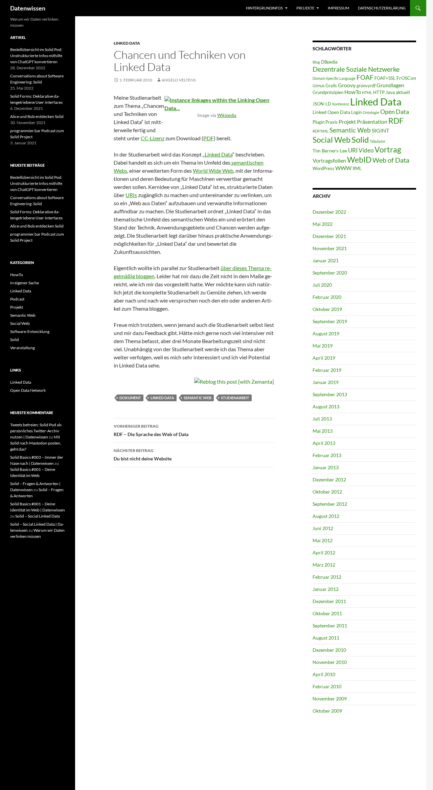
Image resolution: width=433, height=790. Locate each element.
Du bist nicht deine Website (143, 454)
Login (356, 112)
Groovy (347, 85)
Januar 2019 (326, 382)
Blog (316, 62)
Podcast (17, 299)
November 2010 (330, 662)
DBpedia (329, 62)
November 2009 (330, 698)
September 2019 (330, 321)
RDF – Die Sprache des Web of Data (151, 430)
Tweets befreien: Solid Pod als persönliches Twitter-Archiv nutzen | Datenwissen (36, 430)
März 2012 (324, 565)
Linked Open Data (331, 112)
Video (366, 150)
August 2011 (326, 638)
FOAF (365, 77)
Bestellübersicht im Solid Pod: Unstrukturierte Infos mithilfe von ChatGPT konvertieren (36, 55)
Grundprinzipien (328, 92)
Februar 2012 (327, 577)
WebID (359, 159)
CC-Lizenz (152, 138)
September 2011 (330, 625)
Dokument (130, 398)
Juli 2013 (322, 419)
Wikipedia (226, 115)
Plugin (318, 122)
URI (353, 150)
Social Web (331, 139)
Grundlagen (390, 85)
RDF (396, 120)
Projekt (347, 121)
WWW (343, 168)
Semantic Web (197, 398)
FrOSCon (406, 78)
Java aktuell (398, 92)
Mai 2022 (323, 224)
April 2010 (324, 674)
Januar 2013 (326, 467)
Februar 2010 (327, 686)
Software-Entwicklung (29, 331)
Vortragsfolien (329, 160)
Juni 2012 (323, 528)
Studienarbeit (235, 398)
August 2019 (326, 333)
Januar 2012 (326, 589)
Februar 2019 (327, 370)
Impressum (338, 8)
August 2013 (326, 406)
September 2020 (330, 273)
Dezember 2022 (329, 212)
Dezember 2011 (329, 601)
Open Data (394, 111)
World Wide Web (213, 170)
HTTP (379, 92)
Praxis (331, 122)
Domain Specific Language (334, 78)
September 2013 (330, 394)
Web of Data (390, 160)
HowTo (352, 92)
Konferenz (340, 104)
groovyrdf (366, 85)
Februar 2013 (327, 455)
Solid (360, 139)
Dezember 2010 (329, 650)
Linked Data (127, 43)
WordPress (323, 168)
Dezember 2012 (329, 479)
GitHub (318, 85)
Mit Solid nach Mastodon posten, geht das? (35, 443)
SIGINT (380, 130)
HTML (367, 92)
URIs (131, 195)
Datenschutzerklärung (382, 8)
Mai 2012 (323, 540)
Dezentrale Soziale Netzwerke (356, 69)
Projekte (305, 8)
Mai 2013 (323, 431)
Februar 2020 (327, 297)
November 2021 (330, 248)
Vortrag (387, 149)
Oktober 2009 (327, 711)
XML (357, 168)
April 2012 (324, 552)
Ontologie (371, 112)
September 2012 (330, 504)
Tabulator (377, 141)
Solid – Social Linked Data (37, 516)
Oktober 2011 (327, 613)
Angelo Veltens (179, 79)
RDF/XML (320, 131)
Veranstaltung (22, 347)
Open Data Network (28, 390)
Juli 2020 (322, 285)
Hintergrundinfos (264, 8)
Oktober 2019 (327, 309)
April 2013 (324, 443)
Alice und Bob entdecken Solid (37, 116)
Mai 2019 (323, 346)
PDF (208, 138)
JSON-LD (322, 103)
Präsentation (372, 121)
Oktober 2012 (327, 492)
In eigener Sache (24, 282)
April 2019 (324, 358)
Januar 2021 (326, 260)
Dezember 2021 (329, 236)
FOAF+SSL (384, 78)
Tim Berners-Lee (330, 150)
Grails (331, 85)
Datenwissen (27, 8)
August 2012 (326, 516)
